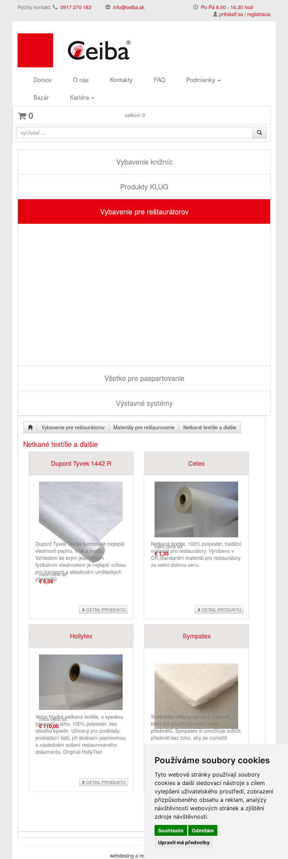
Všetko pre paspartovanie (144, 378)
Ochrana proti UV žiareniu (58, 278)
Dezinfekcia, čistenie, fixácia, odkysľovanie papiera (87, 349)
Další (38, 333)
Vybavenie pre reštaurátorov (144, 211)
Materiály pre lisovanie (57, 319)
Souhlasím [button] (171, 830)
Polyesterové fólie (52, 305)
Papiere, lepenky (48, 269)
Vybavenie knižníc (144, 161)
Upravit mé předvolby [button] (184, 842)
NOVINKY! (41, 239)
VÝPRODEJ (43, 230)
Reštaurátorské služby (55, 259)
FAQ (159, 79)
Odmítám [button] (203, 830)
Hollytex (81, 635)
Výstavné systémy (144, 403)
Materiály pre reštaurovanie (60, 297)
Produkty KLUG (144, 186)
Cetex (196, 463)
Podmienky (201, 79)
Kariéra (80, 97)
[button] (23, 249)
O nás (81, 79)
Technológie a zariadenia (57, 249)
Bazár (41, 97)
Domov (42, 79)
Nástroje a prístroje (50, 288)
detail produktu (105, 609)
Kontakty (121, 79)
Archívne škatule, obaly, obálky (64, 359)
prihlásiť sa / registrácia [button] (244, 14)
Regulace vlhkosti (52, 340)
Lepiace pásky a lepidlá (58, 326)
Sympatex (197, 635)
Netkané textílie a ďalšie (61, 313)
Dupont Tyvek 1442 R (81, 463)
